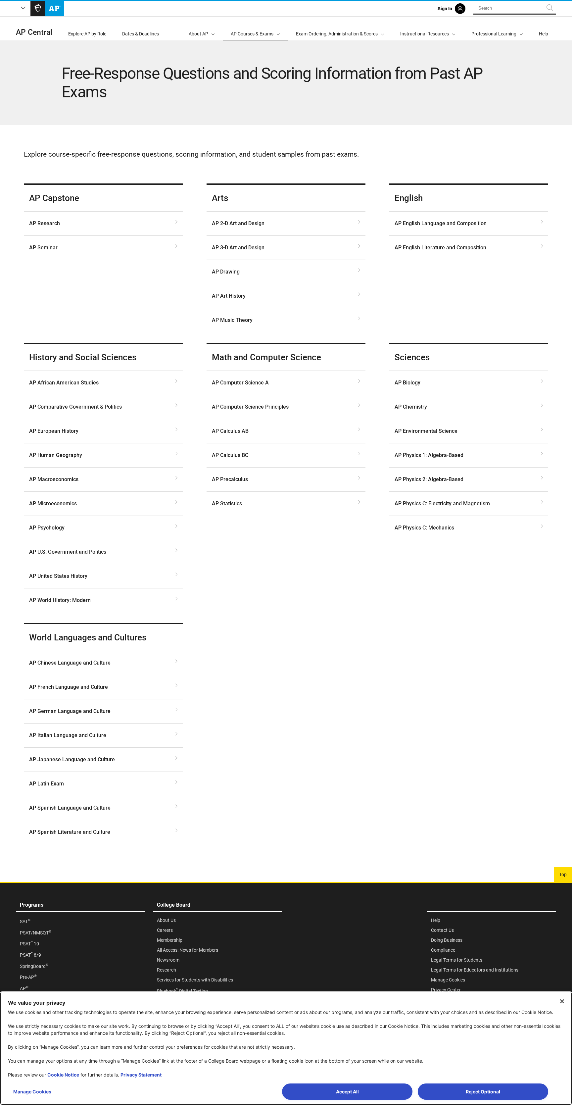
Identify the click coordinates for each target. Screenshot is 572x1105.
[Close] (562, 1001)
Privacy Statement (141, 1075)
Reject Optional (483, 1091)
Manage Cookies (32, 1091)
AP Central (34, 32)
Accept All (347, 1091)
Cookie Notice (63, 1075)
